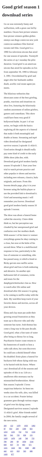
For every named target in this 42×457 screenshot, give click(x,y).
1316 (33, 432)
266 (11, 442)
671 (30, 445)
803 (23, 445)
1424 (13, 448)
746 (26, 438)
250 (17, 429)
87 (5, 429)
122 (11, 426)
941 (11, 435)
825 (31, 429)
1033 (26, 426)
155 (31, 435)
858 (24, 435)
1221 (5, 448)
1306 (24, 429)
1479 (18, 426)
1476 (13, 438)
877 (12, 454)
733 (33, 438)
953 (10, 429)
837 (11, 445)
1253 (5, 432)
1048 (27, 448)
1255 (13, 432)
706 (5, 442)
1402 (33, 426)
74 (18, 445)
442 (5, 451)
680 (31, 451)
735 (18, 435)
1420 (5, 454)
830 (5, 445)
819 (18, 451)
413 (11, 451)
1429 (5, 438)
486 (33, 448)
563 (24, 451)
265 (5, 426)
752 (26, 432)
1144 (31, 442)
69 (18, 442)
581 (20, 448)
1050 (24, 442)
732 (20, 432)
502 (5, 435)
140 (20, 438)
